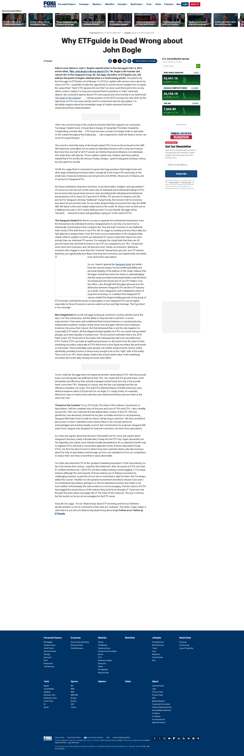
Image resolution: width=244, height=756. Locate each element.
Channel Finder (158, 686)
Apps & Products (158, 722)
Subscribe (181, 173)
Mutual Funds (103, 673)
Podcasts (168, 4)
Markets (97, 4)
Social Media (49, 689)
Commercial (184, 645)
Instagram (164, 738)
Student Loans (49, 645)
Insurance (48, 657)
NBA (72, 689)
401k (46, 660)
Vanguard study (123, 264)
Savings (47, 654)
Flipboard (174, 738)
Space (46, 707)
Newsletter (189, 738)
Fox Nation (156, 716)
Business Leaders (105, 660)
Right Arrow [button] (239, 20)
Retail (100, 667)
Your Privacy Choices (95, 737)
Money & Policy (77, 645)
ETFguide (48, 61)
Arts (154, 660)
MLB (72, 692)
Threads (120, 61)
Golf (72, 704)
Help (107, 737)
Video (158, 4)
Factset (119, 740)
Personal (182, 642)
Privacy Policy (174, 182)
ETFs (100, 657)
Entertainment (158, 642)
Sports (74, 681)
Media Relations (158, 701)
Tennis (73, 707)
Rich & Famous (158, 645)
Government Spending (80, 642)
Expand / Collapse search (178, 4)
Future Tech (48, 701)
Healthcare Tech (50, 698)
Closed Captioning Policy (162, 707)
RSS (184, 738)
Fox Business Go (158, 719)
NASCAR (74, 695)
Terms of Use (186, 182)
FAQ (153, 698)
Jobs (154, 689)
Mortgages (48, 642)
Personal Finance (66, 4)
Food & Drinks (157, 657)
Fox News (156, 713)
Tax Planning (49, 667)
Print (125, 61)
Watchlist (109, 4)
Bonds (100, 654)
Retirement (48, 663)
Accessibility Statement (161, 710)
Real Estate (136, 4)
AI (44, 704)
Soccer (73, 701)
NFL (72, 686)
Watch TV (195, 4)
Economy (83, 4)
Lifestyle (121, 4)
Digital (46, 686)
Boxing (73, 698)
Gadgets (47, 692)
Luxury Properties (186, 648)
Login (185, 4)
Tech (148, 4)
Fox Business (50, 4)
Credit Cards (49, 648)
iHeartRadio (198, 738)
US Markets (102, 645)
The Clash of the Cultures (68, 98)
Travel (154, 648)
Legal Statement (73, 743)
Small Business (77, 648)
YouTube (169, 738)
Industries (102, 663)
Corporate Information (161, 704)
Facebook (110, 61)
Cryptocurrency (104, 648)
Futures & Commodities (107, 651)
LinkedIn (179, 738)
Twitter (115, 61)
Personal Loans (50, 651)
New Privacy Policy (74, 737)
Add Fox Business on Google (146, 61)
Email (129, 61)
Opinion (102, 681)
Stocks (100, 642)
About (155, 681)
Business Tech (49, 695)
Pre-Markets (103, 670)
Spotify (193, 738)
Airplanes (156, 654)
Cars (154, 651)
